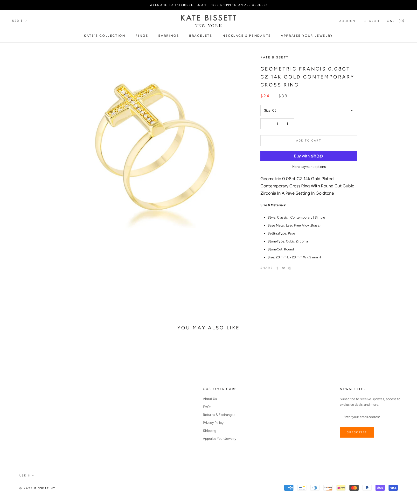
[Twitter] (283, 268)
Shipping (209, 431)
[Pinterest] (289, 268)
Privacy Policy (213, 423)
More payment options (309, 167)
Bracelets (200, 35)
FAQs (207, 407)
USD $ (17, 20)
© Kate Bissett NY (37, 488)
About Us (210, 399)
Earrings (168, 35)
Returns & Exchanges (219, 415)
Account (348, 21)
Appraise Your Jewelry (307, 35)
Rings (141, 35)
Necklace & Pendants (246, 35)
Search (371, 21)
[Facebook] (277, 268)
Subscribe (357, 432)
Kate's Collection (104, 35)
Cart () (396, 21)
